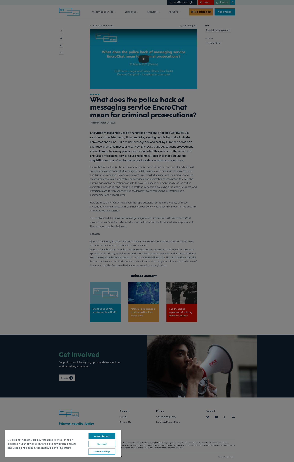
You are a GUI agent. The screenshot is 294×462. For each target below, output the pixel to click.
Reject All (101, 444)
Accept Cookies (101, 436)
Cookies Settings (102, 452)
